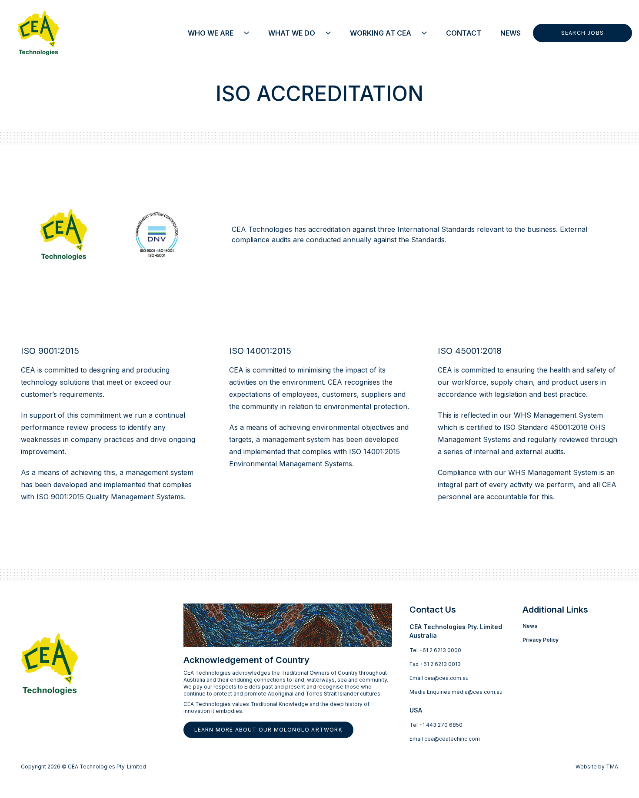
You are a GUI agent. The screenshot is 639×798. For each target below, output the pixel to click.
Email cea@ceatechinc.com (444, 738)
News (530, 626)
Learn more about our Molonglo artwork (268, 729)
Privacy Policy (541, 639)
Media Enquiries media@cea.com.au (456, 692)
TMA (612, 766)
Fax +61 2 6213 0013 (435, 664)
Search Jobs (582, 33)
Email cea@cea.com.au (439, 678)
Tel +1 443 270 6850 (436, 725)
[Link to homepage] (33, 33)
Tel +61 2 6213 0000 (435, 650)
